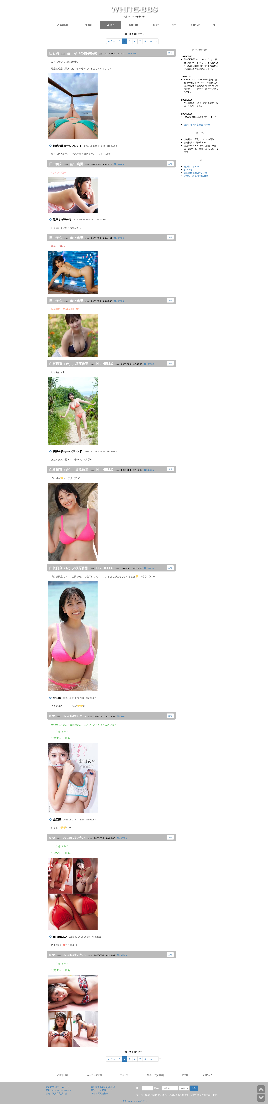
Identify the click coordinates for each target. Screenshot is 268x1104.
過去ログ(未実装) (155, 1075)
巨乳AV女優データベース (58, 1087)
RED (174, 25)
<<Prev (111, 41)
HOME (196, 25)
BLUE (156, 25)
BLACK (88, 25)
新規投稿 (63, 25)
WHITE (110, 25)
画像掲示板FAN (191, 166)
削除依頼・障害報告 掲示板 (197, 124)
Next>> (153, 41)
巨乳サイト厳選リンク (102, 1090)
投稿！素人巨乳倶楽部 (56, 1093)
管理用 (185, 1075)
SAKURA (133, 25)
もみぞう (188, 169)
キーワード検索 (94, 1075)
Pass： (158, 1088)
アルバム (124, 1075)
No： (138, 1088)
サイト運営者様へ (99, 1093)
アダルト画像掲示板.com (196, 175)
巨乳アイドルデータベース (59, 1090)
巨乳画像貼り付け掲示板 (103, 1087)
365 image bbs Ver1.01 (134, 1100)
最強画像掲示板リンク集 (196, 172)
